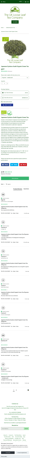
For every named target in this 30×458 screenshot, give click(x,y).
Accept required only (22, 452)
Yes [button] (11, 213)
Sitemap (24, 440)
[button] (14, 390)
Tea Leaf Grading (18, 436)
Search (24, 435)
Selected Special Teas (10, 27)
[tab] (17, 189)
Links (13, 436)
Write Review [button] (15, 178)
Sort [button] (2, 184)
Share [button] (17, 213)
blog (24, 436)
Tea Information (7, 436)
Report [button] (14, 213)
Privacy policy (4, 456)
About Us (5, 435)
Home (2, 27)
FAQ (23, 438)
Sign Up (26, 428)
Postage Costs (18, 438)
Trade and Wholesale (7, 440)
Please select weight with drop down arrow (10, 75)
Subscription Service (17, 440)
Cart (28, 1)
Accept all (8, 452)
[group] (15, 172)
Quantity (3, 81)
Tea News (15, 22)
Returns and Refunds (9, 438)
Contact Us (11, 435)
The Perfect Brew (17, 435)
